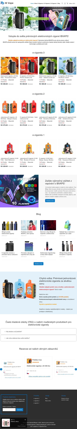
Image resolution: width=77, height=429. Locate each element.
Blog (59, 3)
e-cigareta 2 (47, 3)
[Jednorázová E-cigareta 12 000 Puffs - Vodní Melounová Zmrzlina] (9, 148)
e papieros (35, 426)
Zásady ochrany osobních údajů (65, 399)
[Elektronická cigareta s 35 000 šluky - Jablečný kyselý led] (48, 66)
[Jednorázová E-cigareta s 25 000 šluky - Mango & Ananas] (9, 107)
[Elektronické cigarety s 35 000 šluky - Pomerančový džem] (9, 66)
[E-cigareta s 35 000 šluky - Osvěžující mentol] (67, 66)
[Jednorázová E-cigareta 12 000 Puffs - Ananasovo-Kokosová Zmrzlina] (67, 148)
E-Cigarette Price (42, 426)
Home (32, 3)
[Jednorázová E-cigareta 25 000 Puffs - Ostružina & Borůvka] (48, 107)
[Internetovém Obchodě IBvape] (7, 3)
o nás (35, 3)
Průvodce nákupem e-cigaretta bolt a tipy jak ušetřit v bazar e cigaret (28, 254)
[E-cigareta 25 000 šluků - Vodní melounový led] (29, 107)
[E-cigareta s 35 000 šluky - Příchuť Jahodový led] (29, 66)
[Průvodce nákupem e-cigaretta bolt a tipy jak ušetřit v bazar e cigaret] (29, 246)
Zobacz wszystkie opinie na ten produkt (39, 376)
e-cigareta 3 (41, 3)
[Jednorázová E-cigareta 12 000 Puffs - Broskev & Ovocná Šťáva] (29, 148)
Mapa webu (48, 400)
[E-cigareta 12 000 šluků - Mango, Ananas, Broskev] (48, 148)
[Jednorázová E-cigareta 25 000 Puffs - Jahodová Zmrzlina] (67, 107)
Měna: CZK (72, 3)
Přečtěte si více (50, 200)
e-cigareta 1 (54, 3)
